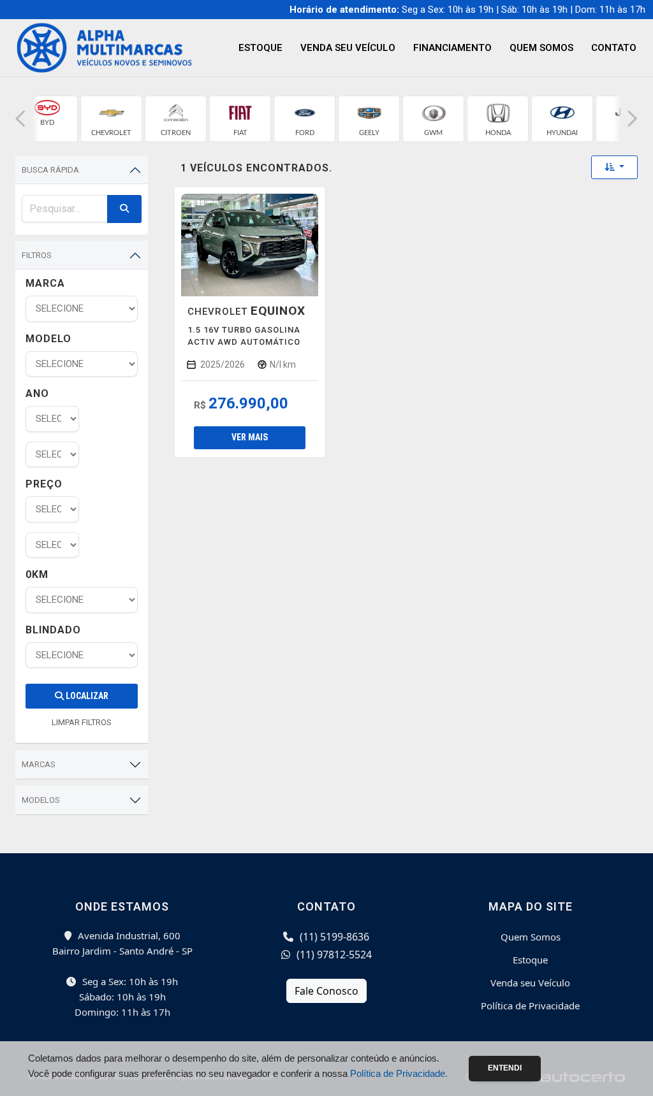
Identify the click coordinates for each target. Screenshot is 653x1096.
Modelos (41, 800)
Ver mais (249, 437)
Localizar (86, 696)
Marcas (38, 764)
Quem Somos (541, 48)
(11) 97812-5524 (333, 955)
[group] (47, 119)
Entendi (505, 1068)
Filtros (37, 255)
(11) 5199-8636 (333, 937)
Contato (613, 48)
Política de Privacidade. (399, 1073)
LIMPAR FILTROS (82, 722)
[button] (20, 119)
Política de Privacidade (530, 1005)
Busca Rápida (50, 170)
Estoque (260, 48)
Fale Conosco (326, 991)
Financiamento (452, 48)
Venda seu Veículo (347, 48)
